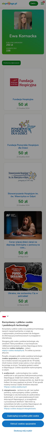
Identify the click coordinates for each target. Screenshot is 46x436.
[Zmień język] (5, 316)
